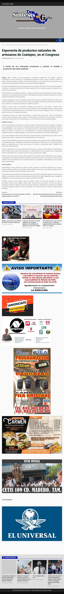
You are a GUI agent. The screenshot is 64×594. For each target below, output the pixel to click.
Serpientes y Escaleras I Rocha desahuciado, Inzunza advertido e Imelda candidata (9, 567)
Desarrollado (36, 590)
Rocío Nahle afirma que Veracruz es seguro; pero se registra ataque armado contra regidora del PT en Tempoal (52, 212)
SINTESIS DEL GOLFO (8, 58)
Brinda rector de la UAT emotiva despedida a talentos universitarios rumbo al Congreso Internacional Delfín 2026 (55, 567)
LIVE (60, 40)
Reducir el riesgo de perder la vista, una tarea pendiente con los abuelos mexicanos (24, 567)
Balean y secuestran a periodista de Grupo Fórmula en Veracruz (11, 212)
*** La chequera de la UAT (40, 567)
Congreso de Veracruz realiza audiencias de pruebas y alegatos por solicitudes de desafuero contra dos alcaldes (32, 212)
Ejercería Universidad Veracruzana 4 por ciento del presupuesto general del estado (47, 194)
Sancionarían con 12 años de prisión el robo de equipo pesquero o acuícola (16, 194)
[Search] (56, 40)
